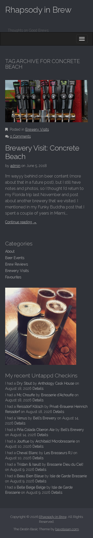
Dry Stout (24, 383)
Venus (22, 418)
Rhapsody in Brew (38, 9)
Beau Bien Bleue (30, 476)
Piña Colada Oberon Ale (36, 430)
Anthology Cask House (56, 383)
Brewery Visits (37, 129)
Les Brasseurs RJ (58, 453)
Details (38, 388)
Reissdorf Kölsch (30, 406)
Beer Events (14, 258)
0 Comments (20, 136)
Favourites (13, 277)
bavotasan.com (67, 529)
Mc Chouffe (26, 395)
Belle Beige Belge (31, 487)
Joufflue (23, 441)
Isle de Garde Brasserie (68, 476)
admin (15, 166)
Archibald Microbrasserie (55, 441)
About (9, 251)
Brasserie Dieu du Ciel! (65, 464)
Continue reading (21, 222)
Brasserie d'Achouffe (57, 395)
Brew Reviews (16, 264)
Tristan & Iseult (29, 464)
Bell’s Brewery (44, 418)
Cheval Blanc (27, 453)
